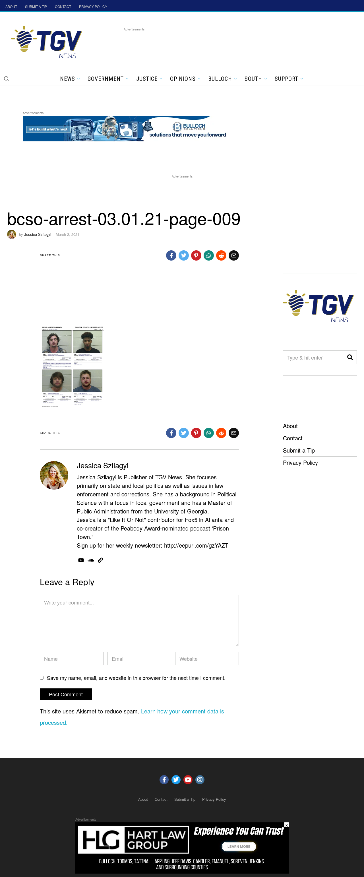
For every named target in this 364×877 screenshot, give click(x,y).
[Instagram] (199, 779)
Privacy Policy (300, 462)
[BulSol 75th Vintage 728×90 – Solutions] (126, 127)
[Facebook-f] (164, 779)
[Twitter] (176, 779)
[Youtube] (188, 779)
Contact (293, 438)
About (290, 426)
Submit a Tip (299, 450)
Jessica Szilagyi (37, 234)
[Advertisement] (227, 45)
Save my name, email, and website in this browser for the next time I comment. (136, 677)
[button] (6, 78)
